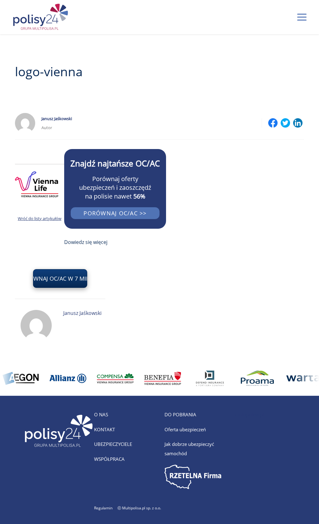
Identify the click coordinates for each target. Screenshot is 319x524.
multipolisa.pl (249, 414)
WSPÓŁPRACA (109, 459)
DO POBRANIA (180, 414)
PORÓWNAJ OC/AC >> (114, 213)
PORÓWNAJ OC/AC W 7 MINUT (60, 278)
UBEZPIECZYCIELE (113, 444)
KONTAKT (104, 429)
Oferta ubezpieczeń (185, 429)
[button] (302, 17)
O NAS (101, 414)
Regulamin (103, 508)
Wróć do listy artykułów (39, 218)
